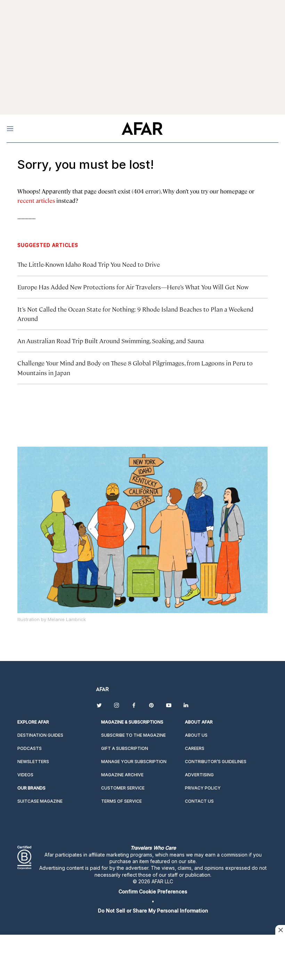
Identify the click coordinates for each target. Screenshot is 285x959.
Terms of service (121, 801)
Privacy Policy (203, 788)
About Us (196, 735)
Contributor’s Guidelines (215, 761)
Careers (194, 748)
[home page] (142, 128)
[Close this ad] (280, 930)
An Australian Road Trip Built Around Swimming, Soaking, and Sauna (110, 341)
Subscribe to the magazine (133, 735)
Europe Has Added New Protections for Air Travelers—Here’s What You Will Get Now (133, 287)
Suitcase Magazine (40, 801)
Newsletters (33, 761)
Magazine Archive (122, 774)
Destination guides (40, 735)
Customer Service (123, 788)
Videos (25, 774)
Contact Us (199, 801)
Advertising (199, 774)
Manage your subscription (133, 761)
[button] (153, 891)
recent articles (36, 200)
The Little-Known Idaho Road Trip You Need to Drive (88, 264)
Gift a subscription (124, 748)
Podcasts (29, 748)
